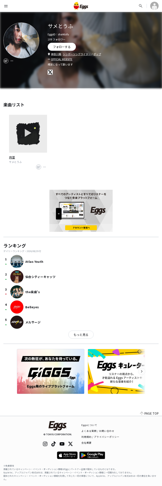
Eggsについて (89, 425)
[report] (11, 60)
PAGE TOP (151, 413)
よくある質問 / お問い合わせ (98, 431)
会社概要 (86, 442)
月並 (12, 157)
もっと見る (81, 334)
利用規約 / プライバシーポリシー (100, 436)
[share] (5, 60)
